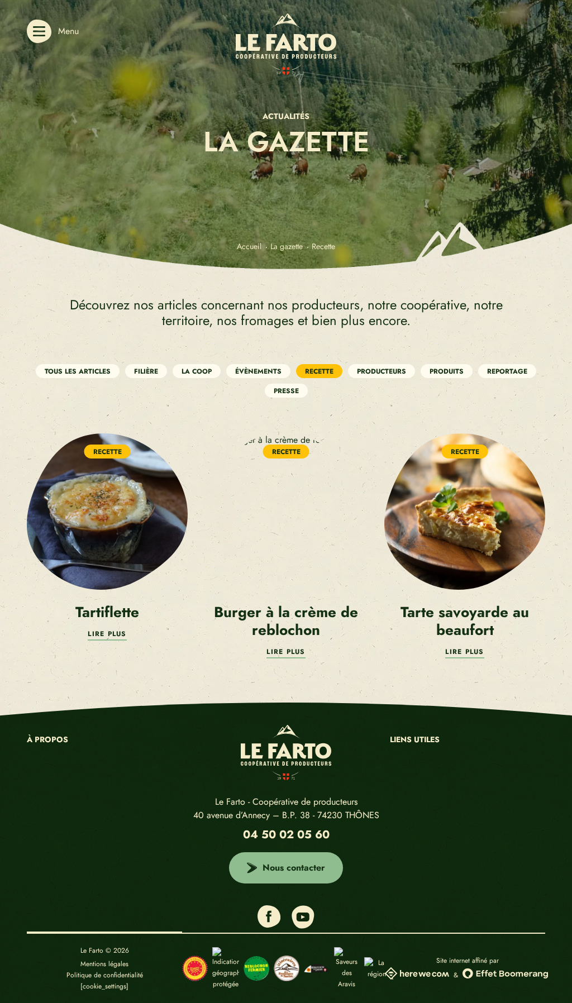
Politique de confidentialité (104, 975)
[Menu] (39, 31)
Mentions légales (104, 963)
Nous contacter (294, 867)
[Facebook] (269, 925)
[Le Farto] (286, 72)
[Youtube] (303, 926)
